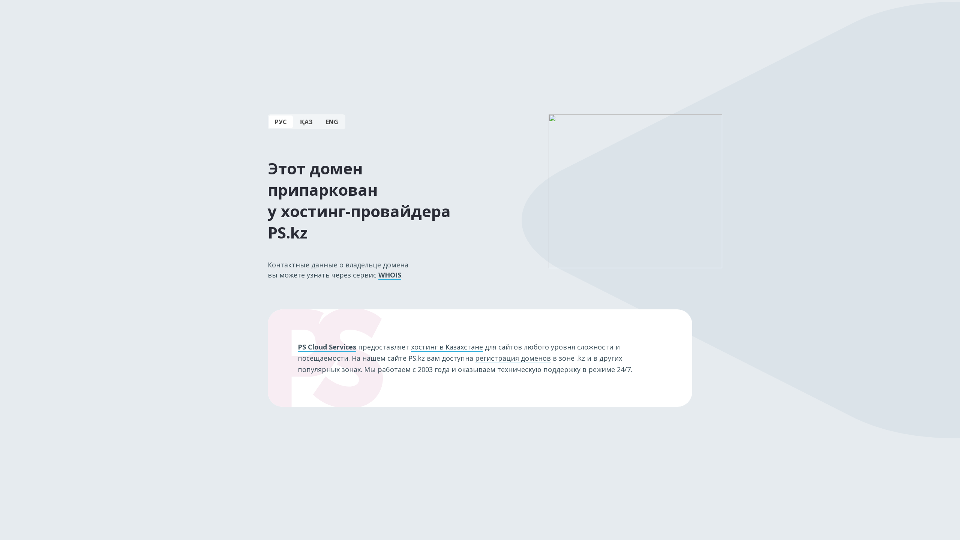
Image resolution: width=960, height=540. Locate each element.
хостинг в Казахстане (447, 346)
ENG (332, 122)
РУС (281, 122)
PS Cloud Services (327, 346)
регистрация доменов (513, 358)
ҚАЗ (306, 122)
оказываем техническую (500, 369)
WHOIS (389, 274)
